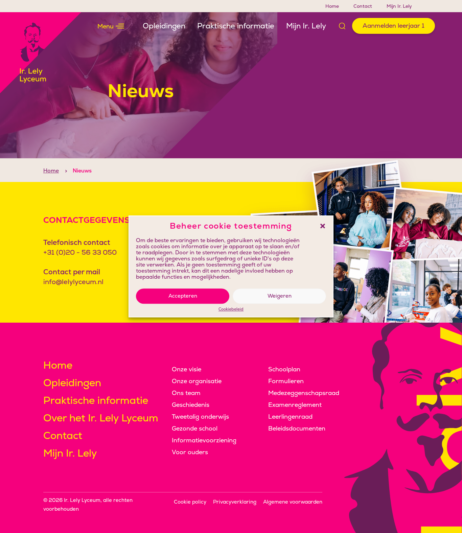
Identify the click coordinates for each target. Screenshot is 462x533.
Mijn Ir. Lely (399, 6)
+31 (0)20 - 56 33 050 (80, 252)
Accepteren (182, 296)
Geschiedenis (190, 405)
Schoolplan (284, 369)
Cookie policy (190, 502)
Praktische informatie (235, 26)
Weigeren (280, 296)
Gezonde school (194, 428)
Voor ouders (190, 452)
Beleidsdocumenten (296, 428)
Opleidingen (164, 26)
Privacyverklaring (234, 502)
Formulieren (286, 381)
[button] (322, 226)
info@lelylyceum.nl (73, 281)
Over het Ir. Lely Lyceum (100, 417)
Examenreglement (295, 405)
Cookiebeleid (231, 309)
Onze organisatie (197, 381)
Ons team (186, 393)
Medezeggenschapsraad (303, 393)
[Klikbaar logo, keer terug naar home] (40, 52)
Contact (362, 6)
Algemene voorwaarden (292, 502)
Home (332, 6)
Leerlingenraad (290, 416)
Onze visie (186, 369)
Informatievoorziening (204, 440)
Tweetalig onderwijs (200, 416)
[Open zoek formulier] (342, 26)
